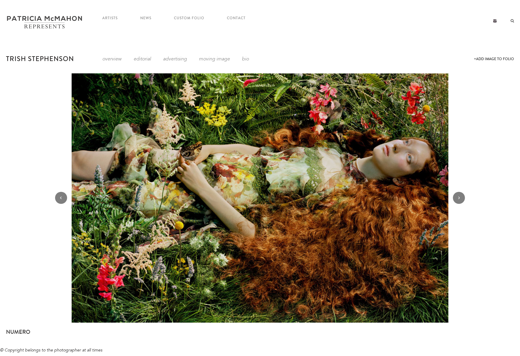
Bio (245, 59)
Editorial (142, 59)
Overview (112, 59)
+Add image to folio (494, 59)
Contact (236, 18)
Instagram (495, 21)
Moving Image (214, 59)
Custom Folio (189, 18)
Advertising (175, 59)
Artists (110, 18)
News (145, 18)
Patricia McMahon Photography (45, 22)
